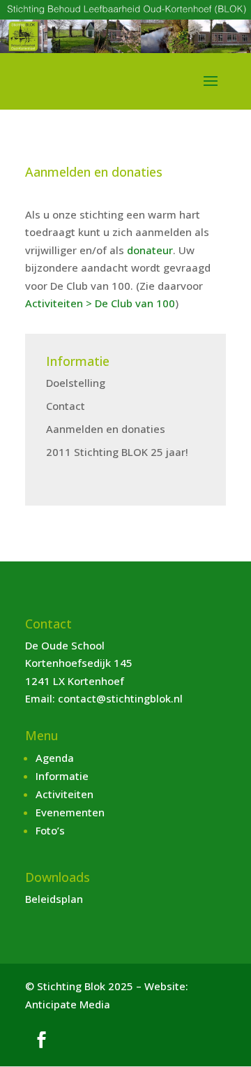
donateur (150, 250)
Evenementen (70, 812)
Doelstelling (75, 383)
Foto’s (50, 830)
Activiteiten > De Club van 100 (100, 303)
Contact (65, 406)
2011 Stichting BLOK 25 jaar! (117, 452)
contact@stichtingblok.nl (120, 698)
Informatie (62, 776)
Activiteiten (64, 794)
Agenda (55, 758)
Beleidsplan (54, 899)
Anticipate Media (67, 1004)
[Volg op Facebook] (41, 1040)
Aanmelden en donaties (105, 429)
